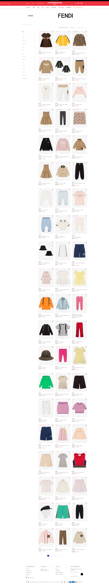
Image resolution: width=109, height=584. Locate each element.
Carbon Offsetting (30, 577)
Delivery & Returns (29, 572)
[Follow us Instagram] (28, 582)
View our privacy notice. (74, 576)
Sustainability (58, 570)
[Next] (61, 555)
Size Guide (27, 574)
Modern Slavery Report (59, 574)
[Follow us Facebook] (26, 582)
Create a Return (28, 570)
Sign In (2, 3)
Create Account (8, 3)
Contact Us (43, 566)
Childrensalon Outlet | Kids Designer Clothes (54, 3)
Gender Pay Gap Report (59, 572)
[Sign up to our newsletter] (82, 574)
